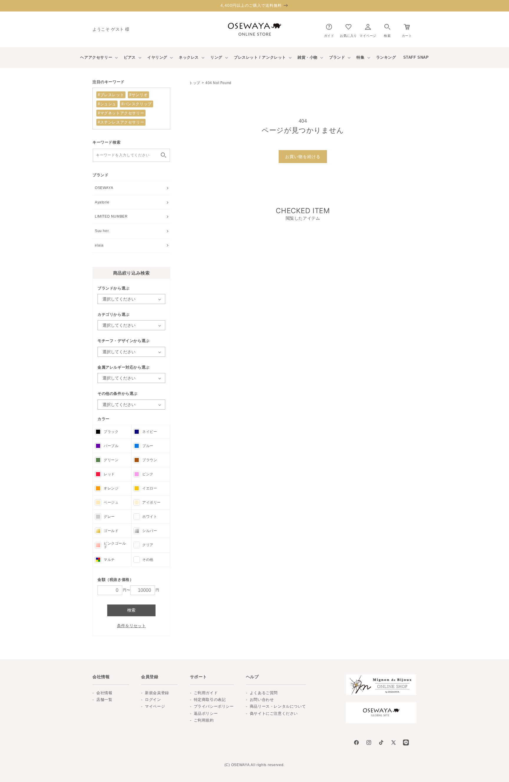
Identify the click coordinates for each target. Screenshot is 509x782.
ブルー (147, 446)
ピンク (147, 474)
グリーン (111, 460)
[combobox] (131, 155)
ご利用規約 (204, 720)
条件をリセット (131, 625)
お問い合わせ (262, 699)
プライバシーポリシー (214, 706)
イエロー (149, 488)
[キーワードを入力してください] (163, 155)
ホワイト (149, 517)
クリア (147, 545)
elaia (99, 245)
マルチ (109, 560)
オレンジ (111, 488)
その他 (147, 560)
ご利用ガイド (206, 693)
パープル (111, 446)
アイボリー (151, 502)
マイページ (155, 706)
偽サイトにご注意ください (274, 713)
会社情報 (104, 693)
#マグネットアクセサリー (121, 113)
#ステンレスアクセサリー (121, 122)
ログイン (153, 699)
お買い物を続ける (302, 156)
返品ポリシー (206, 713)
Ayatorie (102, 202)
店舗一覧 (104, 699)
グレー (109, 517)
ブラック (111, 432)
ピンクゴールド (115, 545)
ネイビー (149, 432)
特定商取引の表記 (210, 699)
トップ (194, 83)
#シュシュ (107, 104)
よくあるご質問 (264, 693)
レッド (109, 474)
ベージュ (111, 502)
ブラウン (149, 460)
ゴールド (111, 531)
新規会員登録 (157, 693)
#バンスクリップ (136, 104)
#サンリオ (138, 95)
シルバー (149, 531)
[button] (387, 29)
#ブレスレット (111, 95)
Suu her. (102, 231)
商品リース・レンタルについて (278, 706)
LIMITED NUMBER (111, 216)
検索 (131, 610)
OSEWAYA (104, 188)
